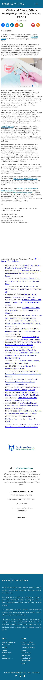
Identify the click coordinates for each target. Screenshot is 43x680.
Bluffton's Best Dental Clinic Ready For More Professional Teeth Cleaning (22, 310)
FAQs (24, 650)
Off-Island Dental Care (24, 468)
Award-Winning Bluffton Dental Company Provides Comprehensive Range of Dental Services (21, 405)
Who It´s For (7, 645)
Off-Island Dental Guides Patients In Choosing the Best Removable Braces (22, 273)
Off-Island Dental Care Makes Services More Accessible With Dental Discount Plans (22, 323)
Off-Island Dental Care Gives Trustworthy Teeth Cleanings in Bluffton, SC (23, 289)
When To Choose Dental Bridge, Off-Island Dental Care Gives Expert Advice (23, 302)
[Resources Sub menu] (12, 658)
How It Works (7, 642)
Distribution (6, 653)
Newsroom (26, 660)
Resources (6, 658)
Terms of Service (29, 645)
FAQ (3, 655)
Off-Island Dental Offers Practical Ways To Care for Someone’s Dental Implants (23, 374)
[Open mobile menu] (36, 4)
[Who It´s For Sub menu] (14, 645)
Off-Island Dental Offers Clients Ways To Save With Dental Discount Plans (22, 281)
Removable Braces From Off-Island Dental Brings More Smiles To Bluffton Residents (22, 355)
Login (24, 663)
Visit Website (21, 510)
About (4, 650)
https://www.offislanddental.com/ (25, 179)
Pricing (4, 647)
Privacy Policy (27, 642)
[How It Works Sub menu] (14, 642)
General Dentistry (7, 127)
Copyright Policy (28, 647)
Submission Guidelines (26, 654)
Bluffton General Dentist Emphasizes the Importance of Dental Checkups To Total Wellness (21, 382)
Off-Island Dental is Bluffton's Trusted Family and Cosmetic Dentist (20, 419)
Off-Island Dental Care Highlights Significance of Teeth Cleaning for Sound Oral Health (22, 331)
